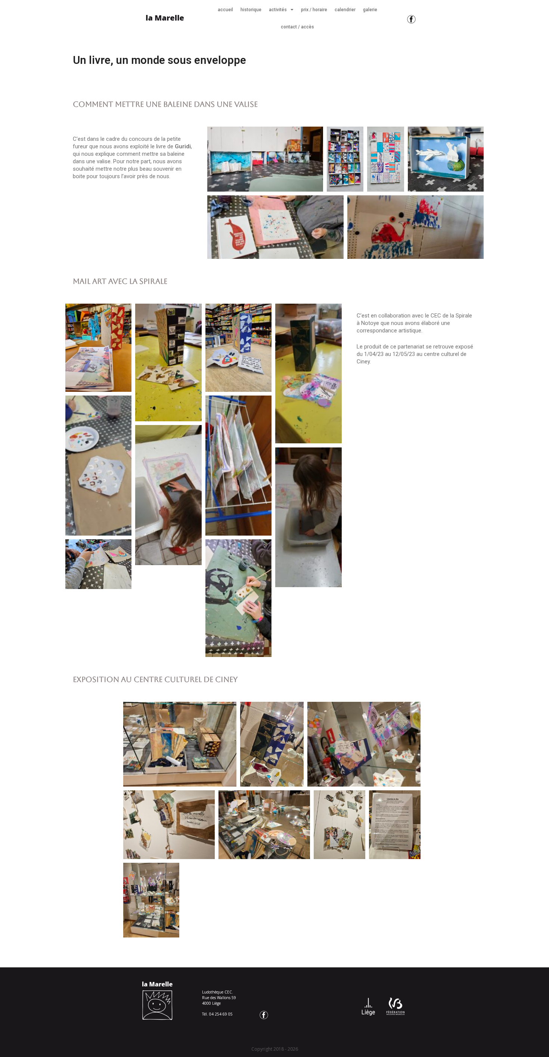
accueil (225, 9)
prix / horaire (314, 9)
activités (278, 9)
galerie (370, 9)
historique (251, 9)
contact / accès (297, 27)
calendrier (345, 9)
